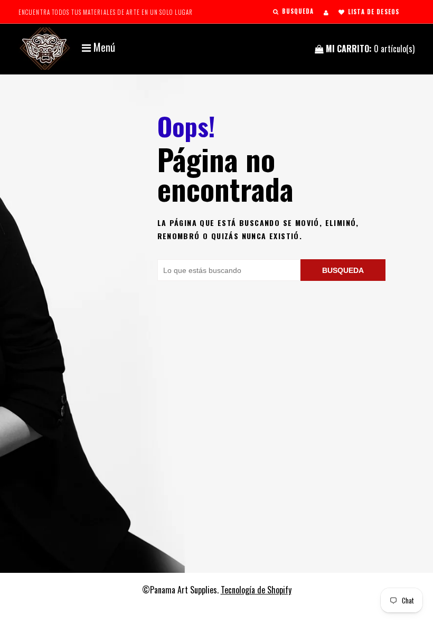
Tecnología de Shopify (256, 589)
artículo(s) (370, 48)
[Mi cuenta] (326, 12)
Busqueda (343, 270)
